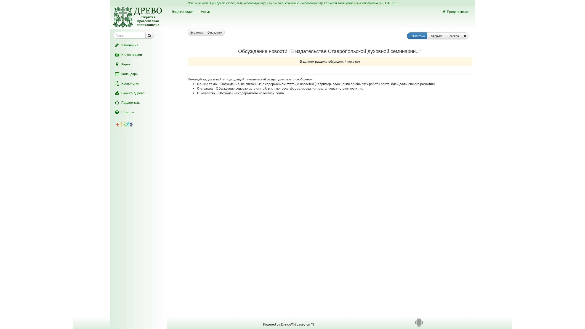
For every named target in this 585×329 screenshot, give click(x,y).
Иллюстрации (131, 54)
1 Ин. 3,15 (391, 3)
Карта (125, 64)
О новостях (214, 32)
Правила (453, 36)
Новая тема (417, 36)
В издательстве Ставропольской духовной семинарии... (355, 50)
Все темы (196, 32)
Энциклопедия (183, 11)
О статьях (205, 88)
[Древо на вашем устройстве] (419, 324)
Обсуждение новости (262, 50)
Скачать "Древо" (133, 92)
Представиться (458, 11)
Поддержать (130, 102)
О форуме (436, 36)
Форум (205, 11)
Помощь (127, 112)
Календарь (129, 73)
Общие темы (207, 83)
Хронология (130, 83)
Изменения (129, 44)
